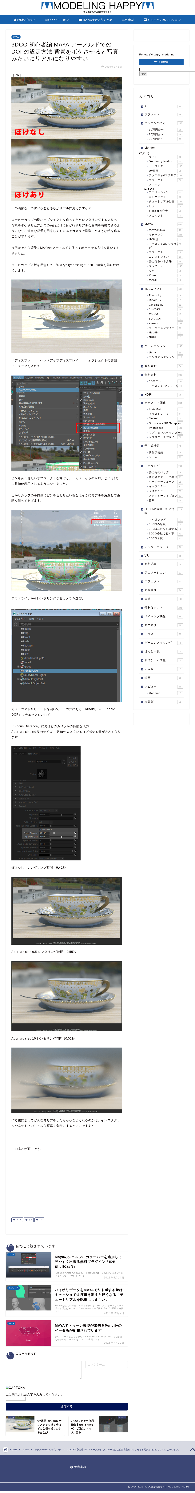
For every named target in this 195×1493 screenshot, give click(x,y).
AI (163, 106)
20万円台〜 (165, 134)
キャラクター (165, 486)
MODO (165, 313)
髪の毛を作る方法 (165, 261)
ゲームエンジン (163, 346)
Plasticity (165, 295)
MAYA (16, 37)
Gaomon (165, 693)
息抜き (163, 668)
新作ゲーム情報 (163, 660)
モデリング (165, 166)
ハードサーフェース (165, 481)
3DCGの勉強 (165, 524)
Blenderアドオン (57, 19)
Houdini (165, 332)
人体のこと (165, 491)
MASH (165, 280)
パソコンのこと (163, 123)
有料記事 (163, 563)
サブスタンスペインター (165, 432)
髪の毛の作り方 (165, 472)
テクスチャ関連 (163, 402)
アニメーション (165, 192)
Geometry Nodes (165, 161)
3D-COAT (165, 318)
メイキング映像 (163, 616)
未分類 (163, 701)
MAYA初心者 (165, 230)
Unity (165, 352)
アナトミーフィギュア (165, 495)
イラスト (163, 633)
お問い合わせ (26, 19)
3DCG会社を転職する (165, 529)
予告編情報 (163, 445)
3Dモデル (165, 381)
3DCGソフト (163, 288)
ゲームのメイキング (163, 642)
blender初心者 (165, 210)
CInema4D (165, 304)
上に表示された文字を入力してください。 (35, 1394)
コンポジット (165, 196)
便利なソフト (163, 607)
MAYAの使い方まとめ (98, 19)
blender (150, 147)
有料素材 (163, 366)
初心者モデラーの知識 (165, 477)
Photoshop (165, 427)
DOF (40, 1220)
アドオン (154, 184)
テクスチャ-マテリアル (165, 385)
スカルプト (165, 215)
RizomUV (165, 300)
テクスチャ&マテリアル (165, 175)
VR (163, 555)
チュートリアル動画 (165, 201)
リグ (165, 206)
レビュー (163, 686)
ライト (165, 156)
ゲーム (165, 457)
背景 (165, 500)
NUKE (165, 337)
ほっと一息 (163, 651)
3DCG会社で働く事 (165, 533)
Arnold (18, 1220)
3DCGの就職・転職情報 (163, 511)
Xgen (165, 275)
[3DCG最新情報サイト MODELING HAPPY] (97, 12)
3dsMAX (165, 309)
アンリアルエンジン (165, 357)
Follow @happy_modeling (157, 54)
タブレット (163, 114)
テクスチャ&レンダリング (165, 246)
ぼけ (29, 1220)
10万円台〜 (165, 129)
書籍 (163, 598)
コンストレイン (165, 256)
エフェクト (165, 180)
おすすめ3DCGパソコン (164, 19)
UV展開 (165, 170)
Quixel (165, 418)
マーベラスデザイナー (165, 328)
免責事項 (80, 1466)
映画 (163, 677)
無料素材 (128, 19)
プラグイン (165, 266)
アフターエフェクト (163, 547)
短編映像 (163, 590)
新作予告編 (165, 452)
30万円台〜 (165, 139)
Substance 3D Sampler (165, 423)
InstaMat (165, 409)
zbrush (165, 323)
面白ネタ (163, 625)
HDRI (163, 394)
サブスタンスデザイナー (165, 437)
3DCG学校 (165, 538)
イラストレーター (165, 413)
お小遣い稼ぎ (165, 519)
